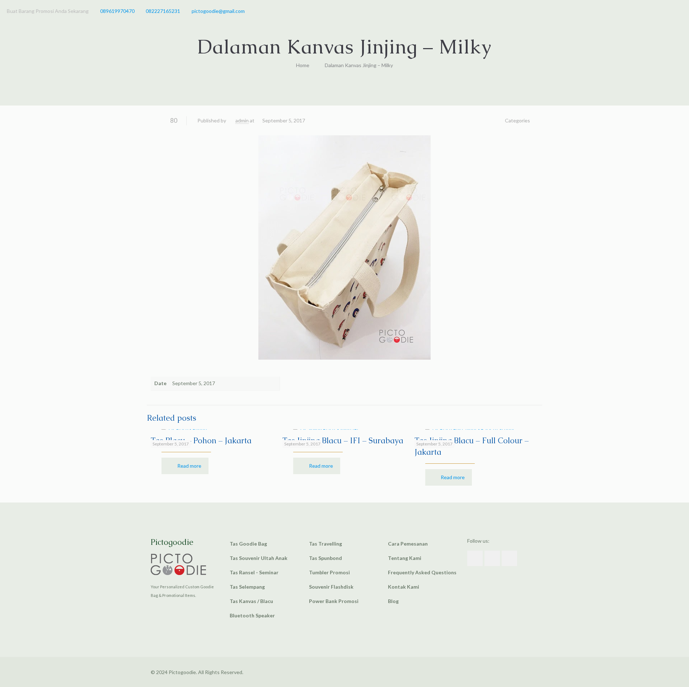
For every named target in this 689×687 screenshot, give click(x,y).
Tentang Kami (404, 558)
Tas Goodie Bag (248, 544)
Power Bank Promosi (333, 601)
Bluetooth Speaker (252, 615)
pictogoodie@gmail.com (218, 11)
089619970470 (117, 11)
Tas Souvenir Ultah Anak (258, 558)
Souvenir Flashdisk (331, 587)
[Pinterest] (668, 11)
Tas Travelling (325, 544)
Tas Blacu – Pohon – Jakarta (201, 440)
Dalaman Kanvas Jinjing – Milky (359, 65)
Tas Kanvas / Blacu (251, 601)
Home (302, 65)
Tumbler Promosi (329, 572)
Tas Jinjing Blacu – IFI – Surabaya (342, 440)
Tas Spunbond (325, 558)
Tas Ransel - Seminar (254, 572)
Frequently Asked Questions (422, 572)
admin (242, 120)
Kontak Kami (403, 587)
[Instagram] (678, 11)
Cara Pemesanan (408, 544)
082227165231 (163, 11)
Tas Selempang (247, 587)
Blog (393, 601)
